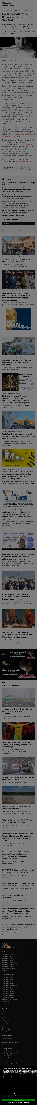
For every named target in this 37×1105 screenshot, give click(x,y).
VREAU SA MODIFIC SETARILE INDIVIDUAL (18, 1102)
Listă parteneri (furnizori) (7, 1096)
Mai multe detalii (22, 1074)
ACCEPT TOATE (18, 1100)
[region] (18, 1085)
